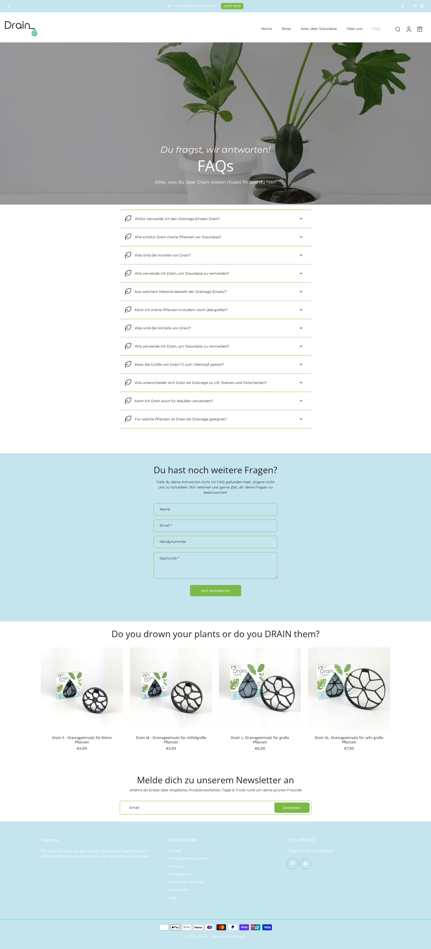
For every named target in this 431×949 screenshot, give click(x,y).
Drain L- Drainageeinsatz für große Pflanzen (260, 739)
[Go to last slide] (8, 6)
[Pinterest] (415, 6)
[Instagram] (422, 6)
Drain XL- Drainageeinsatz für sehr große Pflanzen (349, 739)
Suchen (175, 850)
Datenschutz (180, 874)
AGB (173, 897)
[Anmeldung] (408, 28)
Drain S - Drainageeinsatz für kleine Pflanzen (82, 739)
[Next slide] (402, 6)
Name (165, 509)
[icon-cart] (419, 29)
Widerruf (177, 866)
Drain (204, 936)
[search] (397, 29)
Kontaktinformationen (188, 858)
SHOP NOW (232, 6)
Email (166, 525)
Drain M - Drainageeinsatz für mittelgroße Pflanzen (171, 739)
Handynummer (173, 542)
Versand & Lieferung (186, 882)
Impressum (179, 889)
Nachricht (169, 558)
